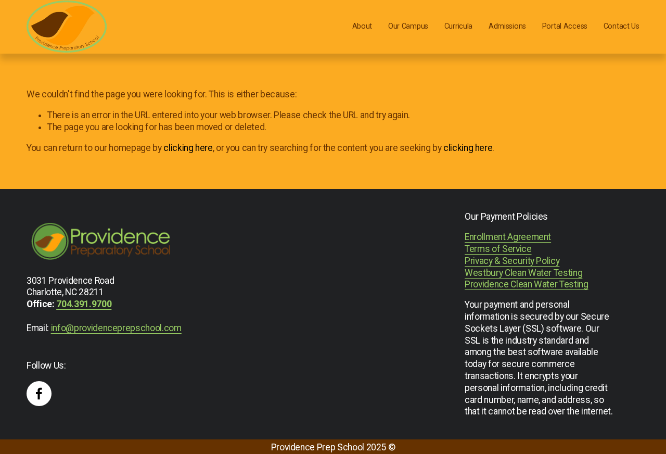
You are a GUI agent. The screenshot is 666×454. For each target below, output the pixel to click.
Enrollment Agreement (508, 237)
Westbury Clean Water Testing (523, 273)
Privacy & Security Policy (512, 261)
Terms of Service (498, 249)
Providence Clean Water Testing (526, 284)
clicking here (187, 148)
